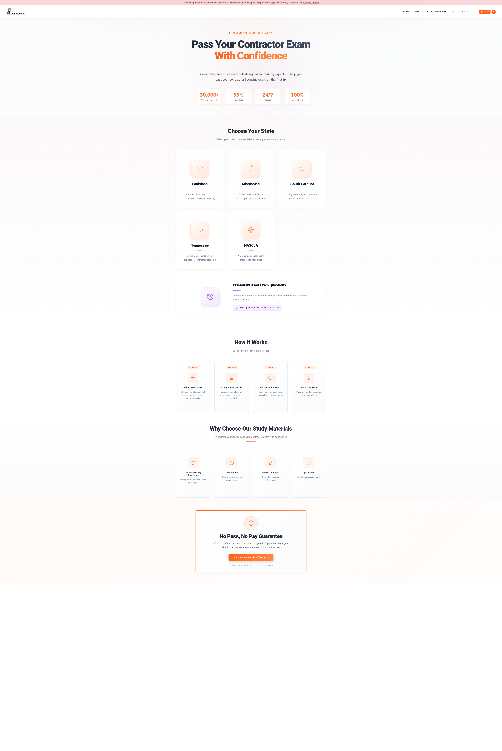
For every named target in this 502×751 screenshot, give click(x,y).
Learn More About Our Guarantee (251, 557)
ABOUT (418, 12)
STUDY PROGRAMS (436, 12)
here (273, 2)
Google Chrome (311, 2)
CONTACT (466, 12)
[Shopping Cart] (494, 12)
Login (486, 12)
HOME (406, 12)
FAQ (454, 12)
